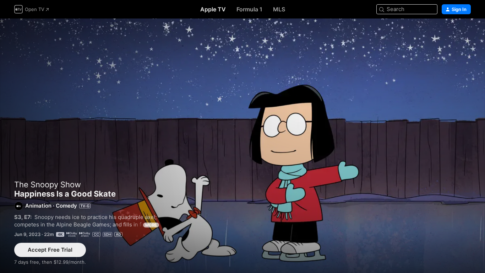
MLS (279, 9)
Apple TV (213, 9)
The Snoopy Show (47, 184)
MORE (151, 225)
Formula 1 (249, 9)
